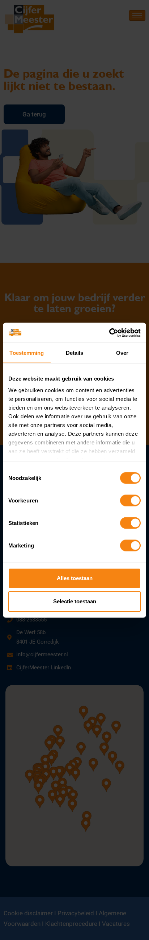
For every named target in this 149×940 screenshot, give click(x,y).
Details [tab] (75, 353)
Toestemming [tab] (26, 353)
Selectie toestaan (74, 601)
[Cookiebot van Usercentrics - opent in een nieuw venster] (109, 332)
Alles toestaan (75, 578)
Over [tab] (122, 353)
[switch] (130, 500)
